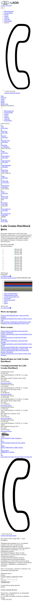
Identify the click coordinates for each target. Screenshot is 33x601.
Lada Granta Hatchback (11, 293)
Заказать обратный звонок (12, 93)
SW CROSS (21, 443)
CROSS (13, 443)
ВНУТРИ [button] (3, 244)
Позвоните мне (5, 582)
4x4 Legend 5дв (21, 457)
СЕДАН (3, 443)
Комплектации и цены (11, 295)
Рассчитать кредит (9, 300)
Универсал (18, 438)
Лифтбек (7, 438)
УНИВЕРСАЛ (5, 452)
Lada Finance (8, 21)
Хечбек (12, 438)
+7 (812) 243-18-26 (6, 5)
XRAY (3, 446)
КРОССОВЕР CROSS (16, 447)
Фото (5, 301)
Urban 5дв (29, 457)
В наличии (7, 298)
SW (17, 443)
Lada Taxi (7, 19)
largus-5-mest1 (5, 450)
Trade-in (6, 17)
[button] (6, 278)
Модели (6, 22)
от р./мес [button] (5, 276)
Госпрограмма (8, 13)
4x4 (2, 455)
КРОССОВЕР (5, 447)
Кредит (6, 14)
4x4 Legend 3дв (5, 457)
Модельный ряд (9, 11)
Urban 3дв (13, 457)
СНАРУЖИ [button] (10, 244)
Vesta (2, 441)
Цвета (6, 303)
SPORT (8, 443)
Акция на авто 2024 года (11, 297)
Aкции (6, 16)
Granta (2, 436)
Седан (3, 438)
